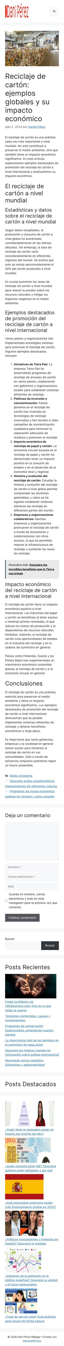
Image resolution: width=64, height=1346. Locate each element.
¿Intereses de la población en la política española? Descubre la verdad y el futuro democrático (31, 1280)
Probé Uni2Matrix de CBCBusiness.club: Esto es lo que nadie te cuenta (28, 1006)
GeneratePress (32, 1340)
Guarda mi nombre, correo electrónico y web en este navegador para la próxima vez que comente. (33, 901)
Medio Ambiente (21, 775)
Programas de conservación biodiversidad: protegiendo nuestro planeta (29, 1030)
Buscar (10, 939)
